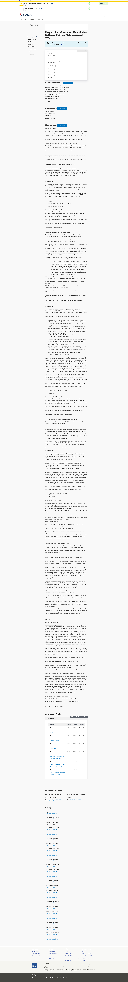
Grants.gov (51, 956)
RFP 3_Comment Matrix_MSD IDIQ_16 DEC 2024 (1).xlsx (57, 739)
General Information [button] (32, 39)
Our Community (35, 953)
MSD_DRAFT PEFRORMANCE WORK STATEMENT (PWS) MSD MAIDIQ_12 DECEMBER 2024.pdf (58, 756)
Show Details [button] (52, 3)
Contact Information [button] (32, 49)
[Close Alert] (89, 3)
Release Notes (35, 955)
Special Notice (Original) (52, 939)
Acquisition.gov (52, 951)
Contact (83, 960)
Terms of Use (68, 951)
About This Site (35, 951)
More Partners (52, 958)
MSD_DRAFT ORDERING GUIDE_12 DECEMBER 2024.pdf (57, 773)
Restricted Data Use (69, 955)
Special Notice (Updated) (52, 813)
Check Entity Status (86, 953)
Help (83, 951)
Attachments (50, 718)
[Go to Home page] (25, 15)
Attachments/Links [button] (32, 46)
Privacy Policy (68, 953)
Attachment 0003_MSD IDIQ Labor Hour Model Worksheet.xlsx (57, 765)
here (62, 44)
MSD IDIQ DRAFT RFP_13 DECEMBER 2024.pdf (58, 747)
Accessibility (68, 960)
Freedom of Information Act (71, 958)
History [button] (29, 51)
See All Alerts (103, 3)
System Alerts (35, 958)
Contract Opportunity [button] (32, 37)
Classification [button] (30, 41)
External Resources (86, 958)
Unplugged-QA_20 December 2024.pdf (58, 731)
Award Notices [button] (30, 54)
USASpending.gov (52, 953)
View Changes (68, 83)
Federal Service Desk (86, 955)
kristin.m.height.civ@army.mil (75, 799)
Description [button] (30, 44)
